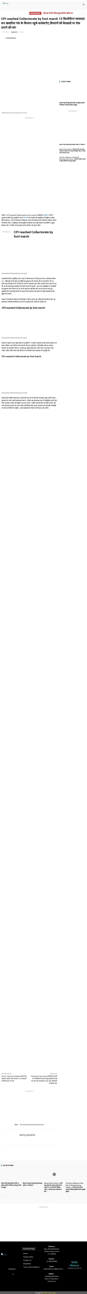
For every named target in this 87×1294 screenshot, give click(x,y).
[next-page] (6, 1196)
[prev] (80, 13)
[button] (83, 4)
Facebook (11, 1269)
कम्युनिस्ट (46, 215)
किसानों (25, 218)
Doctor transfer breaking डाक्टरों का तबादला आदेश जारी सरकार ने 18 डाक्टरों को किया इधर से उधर (14, 1078)
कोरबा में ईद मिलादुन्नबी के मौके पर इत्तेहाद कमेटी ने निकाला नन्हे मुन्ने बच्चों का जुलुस (11, 1185)
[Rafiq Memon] (3, 38)
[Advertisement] (43, 59)
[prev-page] (2, 1196)
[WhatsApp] (55, 38)
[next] (83, 13)
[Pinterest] (49, 38)
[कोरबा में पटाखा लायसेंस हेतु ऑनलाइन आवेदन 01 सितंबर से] (33, 1174)
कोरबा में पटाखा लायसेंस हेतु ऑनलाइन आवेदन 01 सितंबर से (72, 144)
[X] (44, 38)
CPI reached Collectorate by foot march (32, 1124)
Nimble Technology (49, 1293)
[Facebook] (39, 38)
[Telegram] (60, 38)
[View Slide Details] (29, 504)
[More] (84, 1154)
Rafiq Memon (11, 38)
